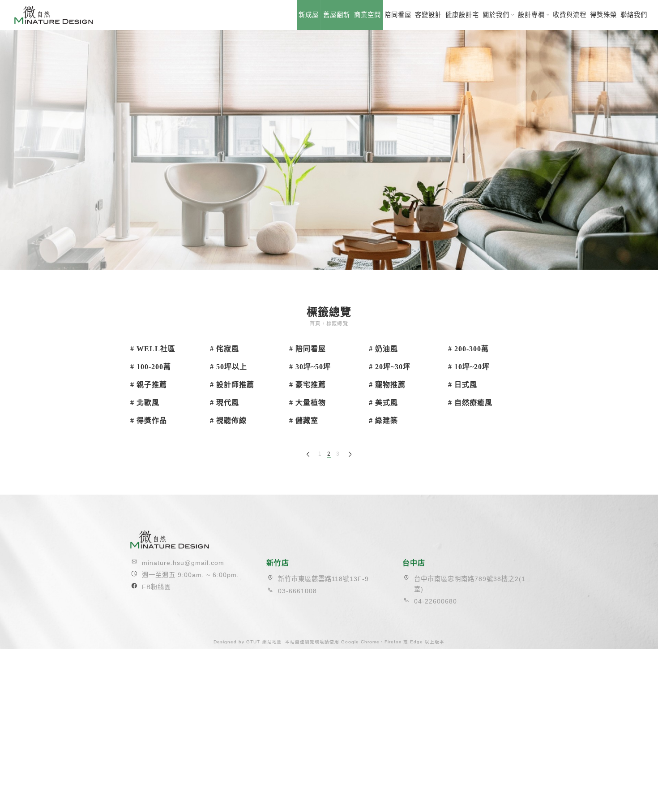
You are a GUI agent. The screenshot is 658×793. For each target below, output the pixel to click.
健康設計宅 (462, 14)
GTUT (253, 641)
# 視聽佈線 (228, 420)
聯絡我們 (633, 14)
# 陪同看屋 (307, 349)
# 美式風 (383, 402)
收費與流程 (569, 14)
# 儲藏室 (303, 420)
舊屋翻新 (336, 14)
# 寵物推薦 (387, 384)
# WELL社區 (152, 349)
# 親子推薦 (148, 384)
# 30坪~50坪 (310, 367)
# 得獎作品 (148, 420)
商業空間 (367, 14)
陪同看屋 (398, 14)
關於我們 (496, 14)
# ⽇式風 (462, 384)
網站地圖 (272, 641)
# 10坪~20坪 (469, 367)
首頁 (316, 323)
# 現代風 (224, 402)
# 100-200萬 (150, 367)
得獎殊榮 (603, 14)
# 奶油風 (383, 349)
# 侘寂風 (224, 349)
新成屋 (309, 14)
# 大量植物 (307, 402)
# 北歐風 (144, 402)
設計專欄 (531, 14)
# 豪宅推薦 (307, 384)
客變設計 (428, 14)
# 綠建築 (383, 420)
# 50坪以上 (228, 367)
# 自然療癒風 (470, 402)
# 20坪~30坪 (389, 367)
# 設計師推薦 (232, 384)
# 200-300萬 (468, 349)
